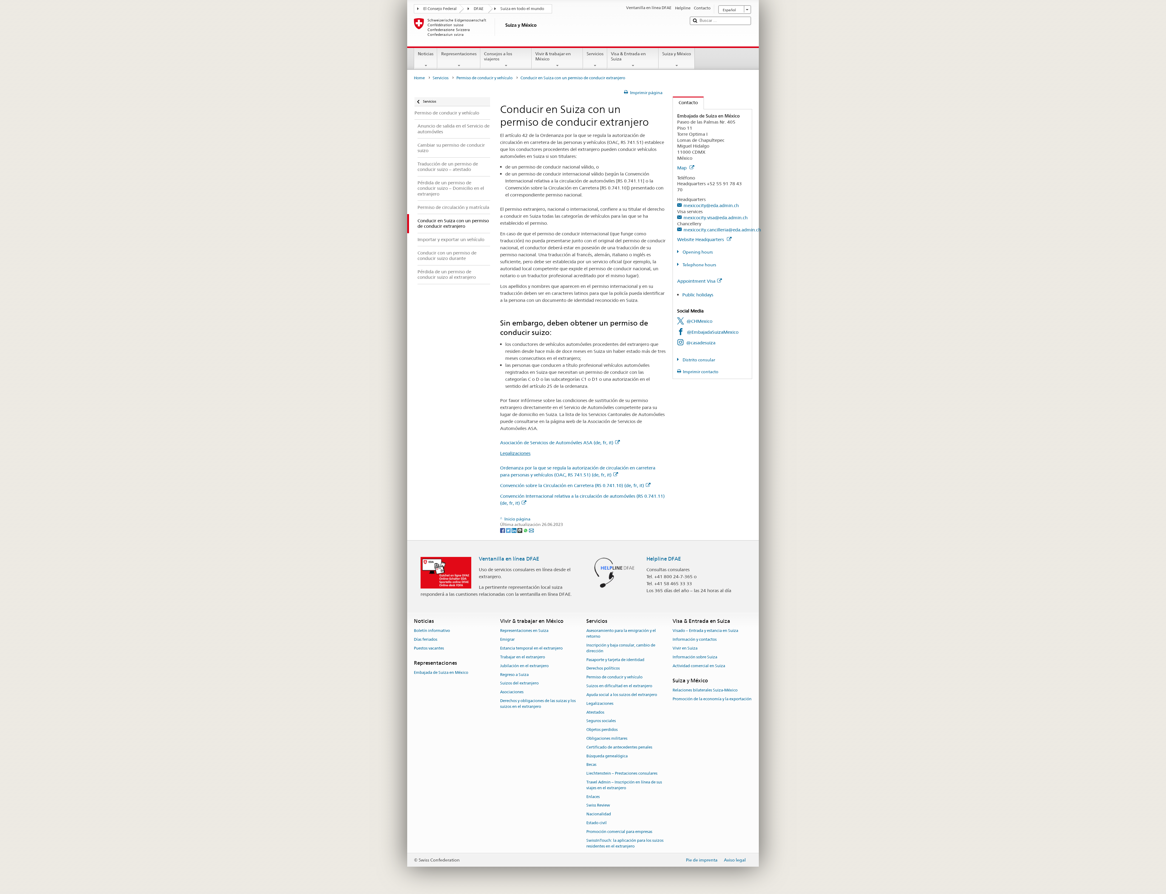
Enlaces (593, 796)
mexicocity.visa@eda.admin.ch (716, 217)
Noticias (426, 53)
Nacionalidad (598, 814)
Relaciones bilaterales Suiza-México (705, 690)
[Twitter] (509, 530)
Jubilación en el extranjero (524, 666)
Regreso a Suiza (514, 674)
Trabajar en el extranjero (522, 657)
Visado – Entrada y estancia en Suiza (705, 631)
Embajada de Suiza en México (441, 672)
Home (419, 78)
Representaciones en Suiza (524, 631)
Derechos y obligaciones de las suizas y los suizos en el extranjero (538, 703)
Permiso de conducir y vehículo (484, 78)
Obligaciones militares (606, 738)
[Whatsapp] (526, 530)
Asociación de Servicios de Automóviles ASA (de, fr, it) (556, 442)
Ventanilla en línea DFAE (509, 559)
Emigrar (507, 639)
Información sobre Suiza (695, 657)
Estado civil (596, 823)
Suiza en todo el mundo (522, 8)
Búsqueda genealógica (607, 756)
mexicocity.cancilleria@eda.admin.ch (722, 230)
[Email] (531, 530)
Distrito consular (698, 359)
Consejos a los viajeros (498, 56)
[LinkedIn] (514, 530)
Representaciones (459, 53)
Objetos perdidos (602, 729)
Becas (591, 765)
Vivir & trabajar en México (553, 56)
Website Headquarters (701, 239)
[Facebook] (503, 530)
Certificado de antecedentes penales (619, 747)
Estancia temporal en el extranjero (531, 648)
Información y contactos (695, 639)
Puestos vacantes (429, 648)
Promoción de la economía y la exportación (712, 699)
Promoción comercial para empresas (619, 831)
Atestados (595, 712)
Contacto (685, 102)
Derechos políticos (603, 668)
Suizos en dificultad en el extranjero (619, 686)
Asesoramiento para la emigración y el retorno (621, 634)
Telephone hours (699, 264)
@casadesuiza (700, 343)
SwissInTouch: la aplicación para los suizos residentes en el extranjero (624, 843)
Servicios (595, 53)
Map (682, 168)
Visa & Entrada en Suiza (628, 56)
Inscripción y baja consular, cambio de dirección (620, 648)
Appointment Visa (696, 281)
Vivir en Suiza (685, 648)
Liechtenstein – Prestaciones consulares (621, 773)
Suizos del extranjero (519, 683)
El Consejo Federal (440, 8)
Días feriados (425, 639)
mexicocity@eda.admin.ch (711, 205)
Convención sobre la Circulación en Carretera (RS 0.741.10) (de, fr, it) (572, 485)
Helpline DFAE (663, 559)
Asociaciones (511, 692)
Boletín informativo (432, 631)
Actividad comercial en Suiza (699, 666)
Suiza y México (676, 53)
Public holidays (697, 295)
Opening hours (697, 252)
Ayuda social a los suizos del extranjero (621, 694)
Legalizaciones (515, 453)
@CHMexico (699, 321)
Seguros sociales (601, 721)
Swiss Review (598, 805)
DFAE (478, 8)
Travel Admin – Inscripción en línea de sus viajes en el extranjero (624, 785)
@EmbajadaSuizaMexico (712, 332)
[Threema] (520, 530)
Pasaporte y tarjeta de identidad (615, 659)
